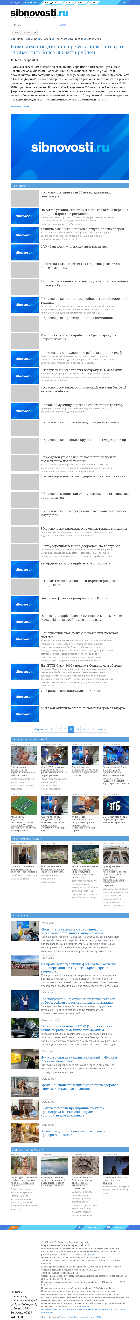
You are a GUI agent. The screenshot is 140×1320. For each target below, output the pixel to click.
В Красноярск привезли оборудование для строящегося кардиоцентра (85, 496)
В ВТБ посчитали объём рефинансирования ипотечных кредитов (116, 819)
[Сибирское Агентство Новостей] (39, 12)
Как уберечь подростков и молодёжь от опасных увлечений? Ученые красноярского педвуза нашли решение (23, 823)
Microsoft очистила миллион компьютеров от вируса (83, 708)
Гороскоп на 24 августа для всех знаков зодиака (115, 1180)
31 (83, 729)
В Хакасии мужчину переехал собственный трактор (82, 405)
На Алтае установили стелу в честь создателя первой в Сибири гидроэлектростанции (84, 212)
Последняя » (99, 729)
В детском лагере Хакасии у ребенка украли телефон (83, 353)
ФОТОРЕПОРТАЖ (27, 838)
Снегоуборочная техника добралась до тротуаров (80, 546)
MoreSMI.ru (96, 1317)
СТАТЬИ (20, 915)
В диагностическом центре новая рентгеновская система (79, 635)
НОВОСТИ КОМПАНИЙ (32, 739)
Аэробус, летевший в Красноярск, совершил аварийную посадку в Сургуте (85, 283)
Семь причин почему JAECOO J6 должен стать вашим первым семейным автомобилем (76, 1028)
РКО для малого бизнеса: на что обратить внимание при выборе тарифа (23, 771)
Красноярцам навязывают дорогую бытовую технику (83, 476)
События (47, 1051)
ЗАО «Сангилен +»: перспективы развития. (74, 246)
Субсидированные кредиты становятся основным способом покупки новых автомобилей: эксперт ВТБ (53, 823)
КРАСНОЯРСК (32, 2)
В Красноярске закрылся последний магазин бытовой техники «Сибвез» (83, 389)
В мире (32, 38)
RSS (14, 1227)
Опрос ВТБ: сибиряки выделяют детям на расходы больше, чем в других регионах (54, 771)
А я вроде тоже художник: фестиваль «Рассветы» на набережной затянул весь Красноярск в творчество (79, 967)
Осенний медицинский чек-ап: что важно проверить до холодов (73, 1133)
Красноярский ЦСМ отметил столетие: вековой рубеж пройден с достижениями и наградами (78, 1001)
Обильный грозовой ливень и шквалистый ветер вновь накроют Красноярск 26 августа (53, 1181)
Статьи (16, 32)
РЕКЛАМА (119, 1227)
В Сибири (19, 38)
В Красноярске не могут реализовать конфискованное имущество (84, 513)
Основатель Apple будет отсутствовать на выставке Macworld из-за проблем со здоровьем (81, 618)
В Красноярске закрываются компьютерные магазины (84, 528)
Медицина (48, 923)
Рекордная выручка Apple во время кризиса (75, 563)
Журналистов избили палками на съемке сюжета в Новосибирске (24, 869)
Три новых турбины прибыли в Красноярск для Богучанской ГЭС (78, 337)
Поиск (61, 25)
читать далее (20, 106)
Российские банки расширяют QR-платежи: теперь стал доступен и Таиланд (85, 771)
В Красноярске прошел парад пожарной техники (80, 422)
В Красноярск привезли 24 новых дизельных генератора (76, 194)
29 (71, 729)
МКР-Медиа (30, 32)
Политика (61, 38)
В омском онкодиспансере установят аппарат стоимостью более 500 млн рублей (67, 49)
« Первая (38, 729)
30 (77, 729)
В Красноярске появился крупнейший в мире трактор (83, 440)
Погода (49, 2)
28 (64, 729)
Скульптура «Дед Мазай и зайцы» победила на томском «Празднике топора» (24, 1181)
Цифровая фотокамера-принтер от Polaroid (75, 598)
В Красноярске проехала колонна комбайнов (77, 318)
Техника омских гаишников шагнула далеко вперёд (82, 229)
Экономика (94, 38)
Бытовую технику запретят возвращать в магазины (81, 370)
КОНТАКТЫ (93, 1227)
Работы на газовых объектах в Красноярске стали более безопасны (80, 266)
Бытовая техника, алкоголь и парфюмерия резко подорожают (79, 583)
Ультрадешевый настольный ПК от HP (71, 691)
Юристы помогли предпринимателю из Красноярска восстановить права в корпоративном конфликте (72, 1111)
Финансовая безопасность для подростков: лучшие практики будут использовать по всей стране (84, 823)
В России (46, 38)
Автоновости (49, 1020)
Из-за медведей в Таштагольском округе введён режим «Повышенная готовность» (84, 1183)
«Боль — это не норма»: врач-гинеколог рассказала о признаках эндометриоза (72, 931)
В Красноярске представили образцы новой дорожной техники (84, 300)
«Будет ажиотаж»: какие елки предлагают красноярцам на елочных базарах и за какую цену (85, 872)
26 (52, 729)
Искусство (48, 957)
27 (58, 729)
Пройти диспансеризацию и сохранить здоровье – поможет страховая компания (79, 1087)
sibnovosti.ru (90, 1254)
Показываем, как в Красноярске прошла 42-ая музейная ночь (52, 869)
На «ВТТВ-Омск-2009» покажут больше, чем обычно (81, 665)
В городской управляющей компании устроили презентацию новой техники (78, 459)
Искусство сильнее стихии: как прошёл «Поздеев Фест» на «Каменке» (79, 1059)
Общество (76, 38)
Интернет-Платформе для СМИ (74, 1317)
